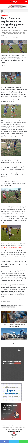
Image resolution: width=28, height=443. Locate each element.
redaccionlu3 (3, 37)
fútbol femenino (14, 305)
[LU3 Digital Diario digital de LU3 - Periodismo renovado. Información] (14, 2)
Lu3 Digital (3, 307)
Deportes (8, 12)
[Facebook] (11, 438)
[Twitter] (12, 438)
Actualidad (2, 15)
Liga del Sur (20, 305)
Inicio (3, 12)
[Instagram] (15, 438)
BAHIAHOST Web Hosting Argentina (14, 429)
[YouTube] (14, 438)
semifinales (13, 307)
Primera (8, 307)
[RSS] (17, 438)
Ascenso (8, 305)
